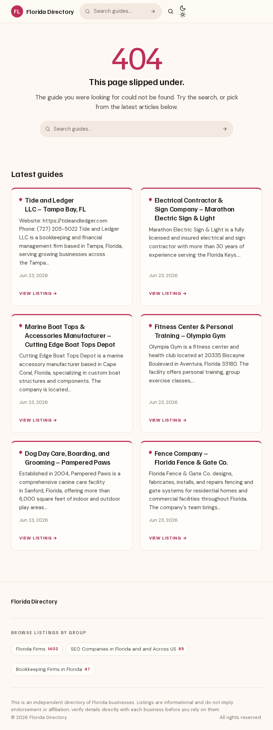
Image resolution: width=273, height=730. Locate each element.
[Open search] (170, 11)
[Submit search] (152, 11)
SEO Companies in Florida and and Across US (127, 649)
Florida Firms (37, 649)
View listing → (38, 293)
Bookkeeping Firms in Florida (53, 669)
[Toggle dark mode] (183, 11)
